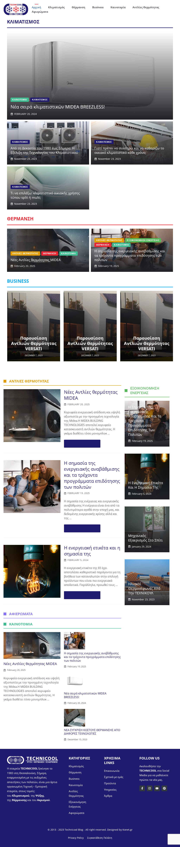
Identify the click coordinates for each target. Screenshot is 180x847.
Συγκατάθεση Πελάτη (99, 837)
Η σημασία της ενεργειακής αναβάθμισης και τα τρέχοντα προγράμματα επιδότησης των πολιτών (92, 475)
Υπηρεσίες (110, 789)
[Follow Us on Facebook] (142, 788)
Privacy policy (76, 837)
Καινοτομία (118, 7)
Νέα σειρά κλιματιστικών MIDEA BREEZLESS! (85, 695)
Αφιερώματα (40, 11)
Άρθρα (108, 795)
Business (98, 7)
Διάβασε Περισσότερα (82, 444)
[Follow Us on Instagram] (149, 788)
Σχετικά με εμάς (113, 777)
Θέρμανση (78, 7)
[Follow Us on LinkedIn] (157, 788)
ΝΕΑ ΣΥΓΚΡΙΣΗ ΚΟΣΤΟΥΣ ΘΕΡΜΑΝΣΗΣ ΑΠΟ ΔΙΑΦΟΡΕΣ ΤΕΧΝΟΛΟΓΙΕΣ (92, 732)
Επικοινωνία (111, 770)
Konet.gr (128, 829)
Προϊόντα (110, 783)
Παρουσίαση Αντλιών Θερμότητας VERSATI (33, 343)
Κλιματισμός (56, 7)
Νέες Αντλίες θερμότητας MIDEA (91, 395)
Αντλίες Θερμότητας (146, 7)
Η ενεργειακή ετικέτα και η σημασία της (92, 551)
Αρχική (36, 7)
